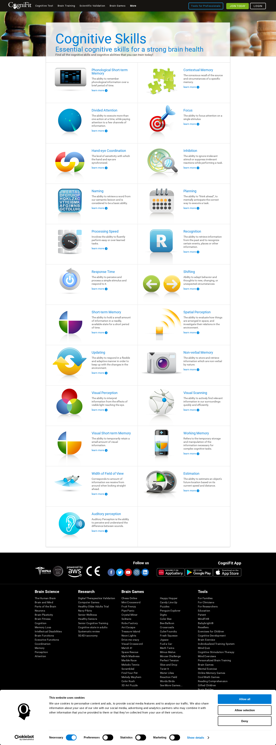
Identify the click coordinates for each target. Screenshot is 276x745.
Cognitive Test (44, 5)
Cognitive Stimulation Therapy (216, 652)
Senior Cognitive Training (93, 623)
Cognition (41, 623)
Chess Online (129, 598)
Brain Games (205, 664)
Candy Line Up (168, 602)
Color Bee (166, 618)
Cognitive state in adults (92, 627)
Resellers (203, 627)
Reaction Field (168, 677)
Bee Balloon (167, 623)
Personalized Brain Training (214, 660)
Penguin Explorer (170, 610)
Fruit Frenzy (128, 606)
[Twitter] (120, 572)
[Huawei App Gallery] (171, 572)
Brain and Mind (44, 602)
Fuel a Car (166, 643)
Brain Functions (44, 635)
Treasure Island (130, 631)
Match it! (126, 647)
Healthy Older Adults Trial (93, 606)
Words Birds (167, 681)
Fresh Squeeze (169, 635)
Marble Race (128, 660)
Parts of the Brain (45, 606)
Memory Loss (43, 627)
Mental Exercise (207, 668)
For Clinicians (206, 602)
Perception (41, 652)
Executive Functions (47, 639)
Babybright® (205, 623)
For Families (205, 598)
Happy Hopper (168, 598)
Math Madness (130, 656)
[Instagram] (136, 572)
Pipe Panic (127, 610)
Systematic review (89, 631)
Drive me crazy (130, 639)
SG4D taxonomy (88, 635)
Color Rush (128, 681)
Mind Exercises (207, 656)
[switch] (108, 737)
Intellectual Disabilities (48, 631)
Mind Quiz (204, 647)
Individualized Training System (216, 643)
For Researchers (208, 606)
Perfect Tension (169, 660)
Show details (195, 737)
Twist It (164, 668)
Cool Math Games (208, 677)
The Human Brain (45, 598)
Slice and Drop (168, 664)
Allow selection (245, 710)
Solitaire (126, 618)
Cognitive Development (212, 635)
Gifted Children (207, 685)
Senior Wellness (87, 614)
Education (204, 610)
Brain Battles (206, 689)
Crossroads (167, 627)
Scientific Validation (92, 5)
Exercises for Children (211, 631)
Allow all (244, 699)
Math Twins (167, 647)
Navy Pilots (85, 610)
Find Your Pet (129, 672)
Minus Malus (167, 652)
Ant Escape (128, 627)
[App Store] (227, 572)
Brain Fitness (43, 618)
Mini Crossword (130, 602)
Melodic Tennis (130, 664)
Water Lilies (167, 672)
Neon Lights (128, 635)
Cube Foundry (168, 631)
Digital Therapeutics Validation (96, 598)
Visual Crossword (132, 643)
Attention (40, 656)
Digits (163, 614)
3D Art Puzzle (129, 685)
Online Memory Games (211, 672)
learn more (98, 90)
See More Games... (171, 685)
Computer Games (88, 602)
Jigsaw (164, 639)
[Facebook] (111, 572)
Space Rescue (129, 652)
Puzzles (164, 606)
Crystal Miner (129, 614)
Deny (244, 721)
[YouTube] (128, 572)
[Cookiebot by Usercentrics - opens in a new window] (24, 737)
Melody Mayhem (131, 677)
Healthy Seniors (87, 618)
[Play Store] (199, 572)
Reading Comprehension (213, 681)
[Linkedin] (145, 572)
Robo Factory (129, 623)
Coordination (43, 643)
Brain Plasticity (44, 614)
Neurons (40, 610)
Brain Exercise (206, 639)
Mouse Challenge (170, 656)
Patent (202, 614)
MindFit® (203, 618)
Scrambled (127, 668)
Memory (40, 647)
